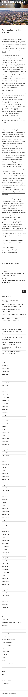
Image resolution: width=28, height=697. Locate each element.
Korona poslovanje (7, 631)
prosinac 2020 (5, 514)
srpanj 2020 (5, 526)
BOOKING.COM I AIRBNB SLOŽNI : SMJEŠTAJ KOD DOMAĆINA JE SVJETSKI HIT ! (12, 331)
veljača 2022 (5, 473)
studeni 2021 (5, 482)
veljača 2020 (5, 540)
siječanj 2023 (5, 441)
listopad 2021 (5, 485)
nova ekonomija (6, 636)
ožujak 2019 (5, 560)
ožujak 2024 (5, 418)
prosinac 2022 (5, 444)
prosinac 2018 (5, 569)
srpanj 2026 (5, 362)
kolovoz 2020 (5, 523)
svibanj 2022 (5, 464)
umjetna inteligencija (7, 663)
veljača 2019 (5, 563)
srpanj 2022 (5, 458)
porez (3, 648)
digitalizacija (5, 625)
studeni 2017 (5, 587)
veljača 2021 (5, 508)
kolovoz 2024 (5, 406)
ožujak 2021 (5, 505)
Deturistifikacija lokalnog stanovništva (11, 622)
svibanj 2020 (5, 531)
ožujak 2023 (5, 435)
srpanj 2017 (5, 598)
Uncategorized (6, 666)
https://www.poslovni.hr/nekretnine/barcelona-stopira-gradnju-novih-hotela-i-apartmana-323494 (13, 50)
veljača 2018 (5, 578)
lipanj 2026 (5, 365)
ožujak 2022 (5, 470)
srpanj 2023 (5, 429)
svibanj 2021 (5, 499)
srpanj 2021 (5, 493)
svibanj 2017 (5, 604)
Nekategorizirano (6, 634)
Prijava (4, 675)
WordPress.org (6, 683)
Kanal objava (5, 677)
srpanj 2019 (5, 555)
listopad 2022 (5, 450)
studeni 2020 (5, 517)
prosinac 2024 (5, 397)
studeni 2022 (5, 447)
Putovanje (4, 654)
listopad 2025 (5, 386)
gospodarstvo (5, 628)
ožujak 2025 (5, 394)
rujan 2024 (5, 403)
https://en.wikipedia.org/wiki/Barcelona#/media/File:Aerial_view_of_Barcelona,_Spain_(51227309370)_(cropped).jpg (14, 250)
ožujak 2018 (5, 575)
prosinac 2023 (5, 423)
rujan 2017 (4, 593)
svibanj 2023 (5, 432)
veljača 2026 (5, 377)
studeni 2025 (5, 383)
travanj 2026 (5, 371)
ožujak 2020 (5, 537)
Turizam (16, 263)
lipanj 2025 (5, 391)
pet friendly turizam (7, 645)
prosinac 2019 (5, 546)
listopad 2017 (5, 590)
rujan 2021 (4, 488)
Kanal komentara (6, 680)
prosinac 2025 (5, 380)
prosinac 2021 (5, 479)
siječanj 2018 (5, 581)
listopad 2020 (5, 520)
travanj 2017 (5, 607)
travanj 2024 (5, 415)
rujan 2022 (5, 453)
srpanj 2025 (5, 388)
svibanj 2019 (5, 558)
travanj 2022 (5, 467)
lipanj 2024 (5, 412)
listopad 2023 (5, 426)
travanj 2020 (5, 534)
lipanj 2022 (5, 461)
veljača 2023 (5, 438)
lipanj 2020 (5, 528)
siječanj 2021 (5, 511)
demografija (5, 619)
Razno (3, 657)
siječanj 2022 (5, 476)
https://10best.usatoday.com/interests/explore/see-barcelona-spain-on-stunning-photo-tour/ (14, 242)
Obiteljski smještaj (7, 642)
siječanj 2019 (5, 566)
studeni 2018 (5, 572)
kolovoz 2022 (5, 455)
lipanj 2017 (5, 601)
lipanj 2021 (5, 496)
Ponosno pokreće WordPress (9, 693)
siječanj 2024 (5, 420)
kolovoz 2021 (5, 491)
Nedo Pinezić (19, 28)
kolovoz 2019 (5, 552)
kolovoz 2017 (5, 596)
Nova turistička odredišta (8, 639)
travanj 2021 (5, 502)
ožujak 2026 (5, 374)
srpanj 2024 (5, 409)
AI (2, 616)
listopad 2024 (5, 400)
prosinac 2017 (5, 584)
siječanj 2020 (5, 543)
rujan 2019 (5, 549)
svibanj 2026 (5, 368)
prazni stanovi (8, 263)
